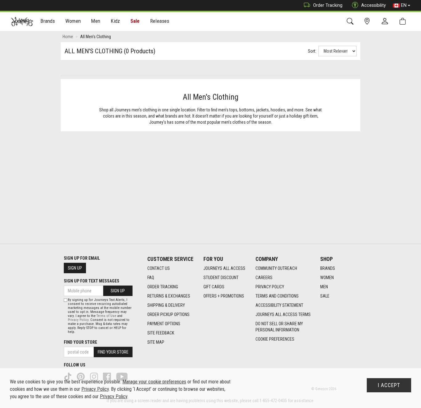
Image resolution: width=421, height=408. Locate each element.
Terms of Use (106, 316)
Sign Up (75, 268)
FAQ (150, 277)
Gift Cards (213, 286)
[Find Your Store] (368, 21)
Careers (263, 277)
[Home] (22, 21)
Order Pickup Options (168, 314)
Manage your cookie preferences (154, 382)
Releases (159, 21)
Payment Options (163, 323)
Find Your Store (80, 342)
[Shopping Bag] (403, 21)
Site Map (155, 342)
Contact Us (158, 268)
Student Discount (221, 277)
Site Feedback (160, 332)
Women (327, 277)
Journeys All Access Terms (283, 314)
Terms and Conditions (277, 296)
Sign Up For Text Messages (91, 280)
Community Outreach (276, 268)
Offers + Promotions (223, 296)
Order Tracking (327, 5)
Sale (135, 21)
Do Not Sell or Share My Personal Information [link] (279, 326)
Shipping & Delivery (166, 305)
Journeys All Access (224, 268)
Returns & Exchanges (168, 296)
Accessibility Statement (279, 305)
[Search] (351, 21)
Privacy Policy (269, 286)
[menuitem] (47, 21)
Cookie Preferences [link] (274, 339)
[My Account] (386, 21)
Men (324, 286)
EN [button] (404, 5)
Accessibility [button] (373, 5)
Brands (327, 268)
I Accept (389, 385)
